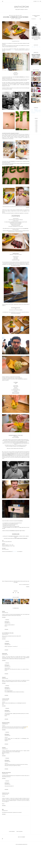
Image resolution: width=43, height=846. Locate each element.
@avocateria (15, 551)
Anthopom (21, 7)
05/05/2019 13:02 (5, 612)
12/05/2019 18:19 (7, 761)
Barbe (32, 109)
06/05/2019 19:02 (5, 700)
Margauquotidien (6, 722)
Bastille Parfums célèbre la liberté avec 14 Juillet (36, 56)
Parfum (34, 112)
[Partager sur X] (13, 592)
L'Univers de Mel (5, 698)
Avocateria (13, 49)
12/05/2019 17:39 (7, 666)
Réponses (7, 619)
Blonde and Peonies (6, 772)
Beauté (36, 109)
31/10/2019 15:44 (5, 810)
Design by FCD (24, 844)
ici (23, 448)
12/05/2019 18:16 (7, 735)
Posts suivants (19, 831)
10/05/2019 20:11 (5, 748)
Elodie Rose (4, 653)
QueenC (4, 677)
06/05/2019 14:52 (5, 678)
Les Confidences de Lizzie (7, 633)
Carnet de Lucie (5, 793)
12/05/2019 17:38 (7, 644)
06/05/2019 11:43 (5, 654)
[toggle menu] (2, 1)
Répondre (4, 617)
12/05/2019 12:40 (5, 773)
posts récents (12, 831)
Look (37, 111)
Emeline (4, 747)
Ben (3, 809)
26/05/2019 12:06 (5, 794)
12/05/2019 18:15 (7, 711)
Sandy (3, 611)
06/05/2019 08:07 (5, 634)
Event (32, 111)
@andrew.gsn (12, 162)
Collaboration (37, 110)
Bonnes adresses (17, 18)
